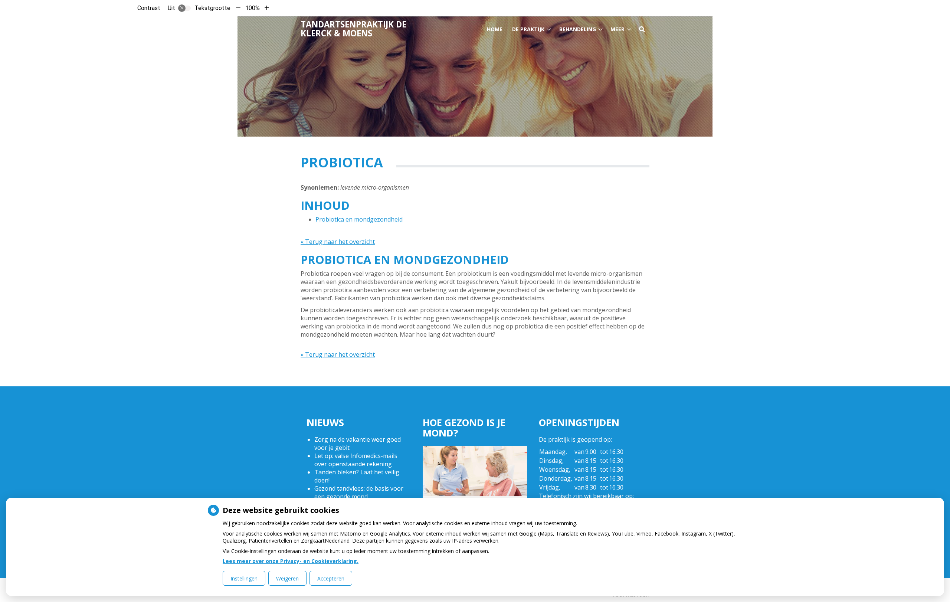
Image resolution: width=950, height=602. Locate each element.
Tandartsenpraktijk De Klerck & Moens (353, 29)
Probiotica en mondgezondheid (359, 219)
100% (252, 8)
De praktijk (528, 29)
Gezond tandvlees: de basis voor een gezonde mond (358, 492)
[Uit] (184, 8)
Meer (617, 29)
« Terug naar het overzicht (338, 242)
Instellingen (244, 578)
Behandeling (577, 29)
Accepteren (330, 578)
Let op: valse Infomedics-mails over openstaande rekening (355, 460)
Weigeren (287, 578)
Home (494, 29)
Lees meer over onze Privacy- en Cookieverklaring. (290, 561)
